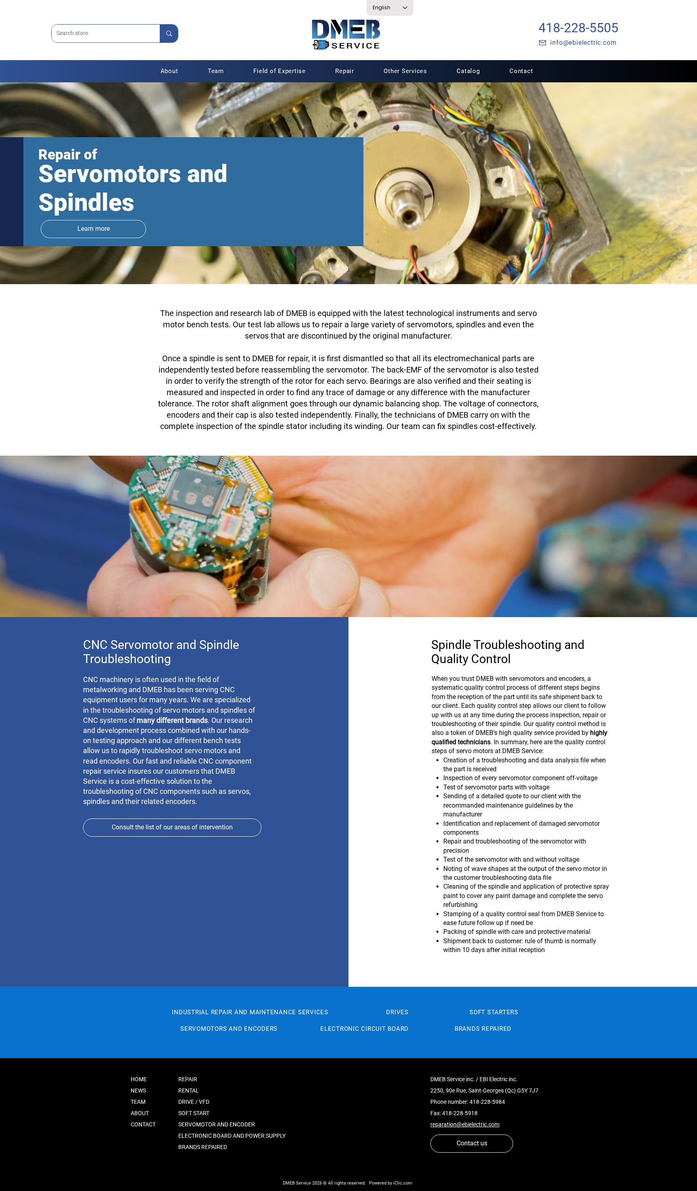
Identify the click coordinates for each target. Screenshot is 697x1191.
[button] (344, 71)
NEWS (138, 1090)
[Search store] (169, 33)
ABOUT (140, 1113)
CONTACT (143, 1124)
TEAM (138, 1102)
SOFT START (193, 1113)
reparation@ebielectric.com (464, 1124)
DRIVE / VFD (193, 1102)
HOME (139, 1079)
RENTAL (188, 1090)
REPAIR (187, 1079)
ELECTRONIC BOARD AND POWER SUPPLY (232, 1135)
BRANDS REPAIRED (202, 1147)
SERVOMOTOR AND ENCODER (216, 1124)
